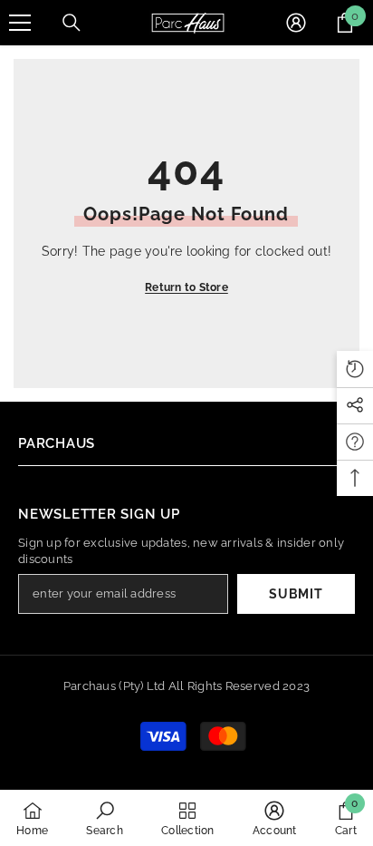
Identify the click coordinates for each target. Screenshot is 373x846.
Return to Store (186, 287)
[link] (104, 817)
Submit (295, 594)
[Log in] (296, 22)
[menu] (20, 23)
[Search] (71, 23)
